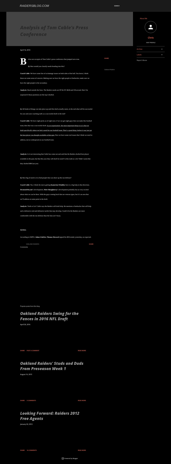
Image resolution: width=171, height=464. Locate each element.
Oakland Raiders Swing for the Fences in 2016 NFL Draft (49, 316)
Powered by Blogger (71, 458)
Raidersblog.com (34, 5)
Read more (82, 350)
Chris (151, 37)
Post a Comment (33, 350)
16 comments (32, 450)
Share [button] (106, 58)
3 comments (31, 400)
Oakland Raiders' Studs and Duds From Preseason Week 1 (51, 366)
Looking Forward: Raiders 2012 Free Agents (49, 415)
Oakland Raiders (109, 69)
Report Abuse (142, 60)
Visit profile (150, 42)
